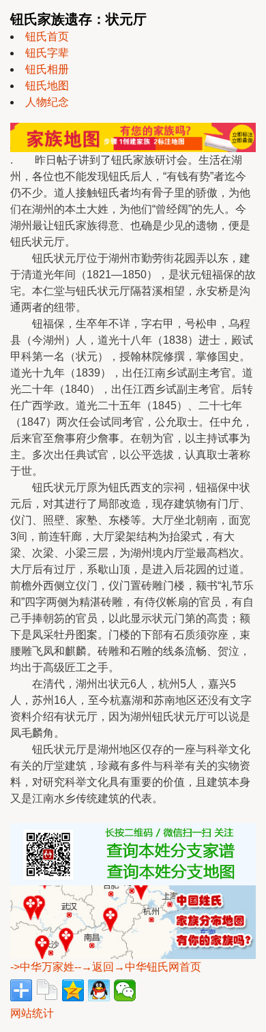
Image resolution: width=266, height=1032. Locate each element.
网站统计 (32, 1013)
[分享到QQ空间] (73, 990)
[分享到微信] (125, 990)
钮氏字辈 (47, 53)
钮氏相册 (47, 69)
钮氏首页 (47, 36)
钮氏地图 (47, 85)
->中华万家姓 (42, 967)
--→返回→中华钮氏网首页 (137, 967)
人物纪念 (47, 102)
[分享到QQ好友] (99, 990)
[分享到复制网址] (47, 990)
